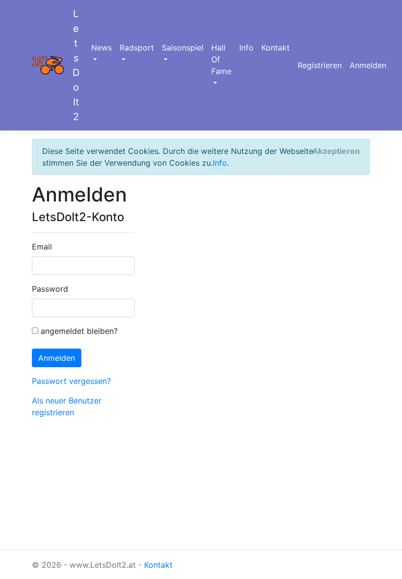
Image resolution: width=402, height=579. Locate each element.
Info (246, 47)
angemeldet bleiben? (78, 331)
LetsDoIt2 (76, 65)
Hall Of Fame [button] (221, 59)
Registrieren (320, 65)
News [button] (101, 47)
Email (42, 247)
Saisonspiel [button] (182, 47)
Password (50, 289)
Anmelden (368, 65)
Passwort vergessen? (71, 381)
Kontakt (275, 47)
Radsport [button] (137, 47)
